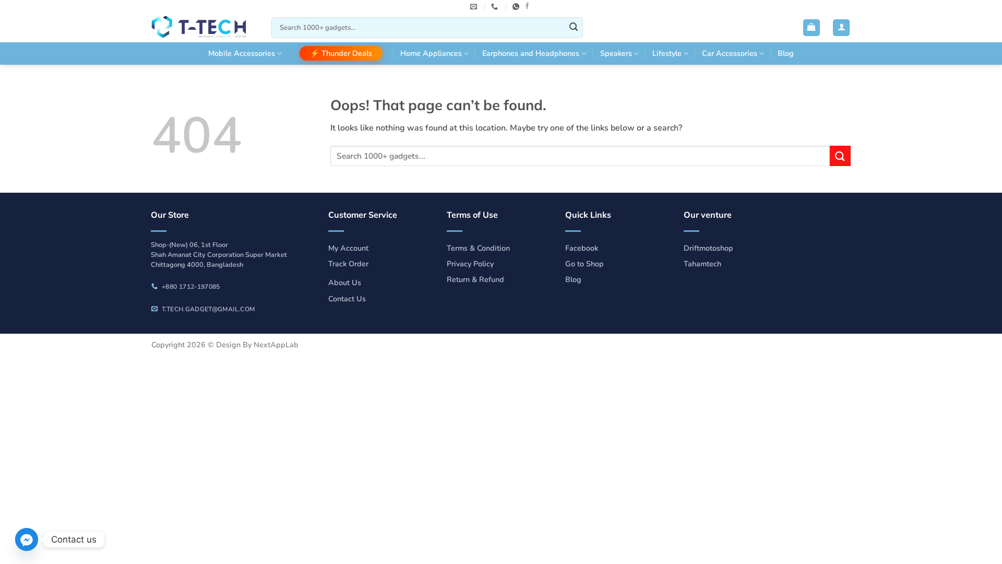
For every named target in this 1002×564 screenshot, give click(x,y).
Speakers (616, 53)
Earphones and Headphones (530, 53)
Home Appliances (431, 53)
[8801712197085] (517, 7)
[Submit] (573, 28)
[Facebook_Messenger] (26, 539)
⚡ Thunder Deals (341, 53)
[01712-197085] (495, 7)
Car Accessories (729, 53)
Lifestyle (667, 53)
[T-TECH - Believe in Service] (203, 28)
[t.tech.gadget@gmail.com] (475, 7)
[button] (811, 28)
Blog (786, 53)
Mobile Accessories (241, 53)
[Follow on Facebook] (527, 6)
